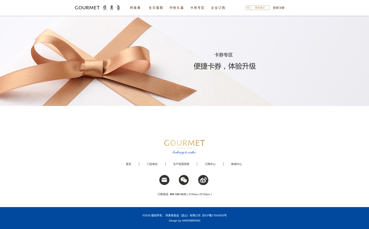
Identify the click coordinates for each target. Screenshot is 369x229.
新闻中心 (236, 164)
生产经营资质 (181, 164)
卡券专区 (197, 7)
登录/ (276, 7)
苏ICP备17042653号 (214, 215)
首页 (128, 164)
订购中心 (210, 164)
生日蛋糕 (156, 7)
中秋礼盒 (177, 7)
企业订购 (218, 7)
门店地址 (152, 164)
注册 (281, 7)
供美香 (135, 7)
